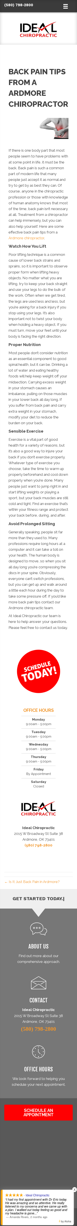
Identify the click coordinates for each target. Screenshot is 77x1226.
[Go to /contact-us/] (38, 991)
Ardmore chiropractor (26, 238)
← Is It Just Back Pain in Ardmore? (32, 882)
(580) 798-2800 (18, 5)
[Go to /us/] (38, 944)
